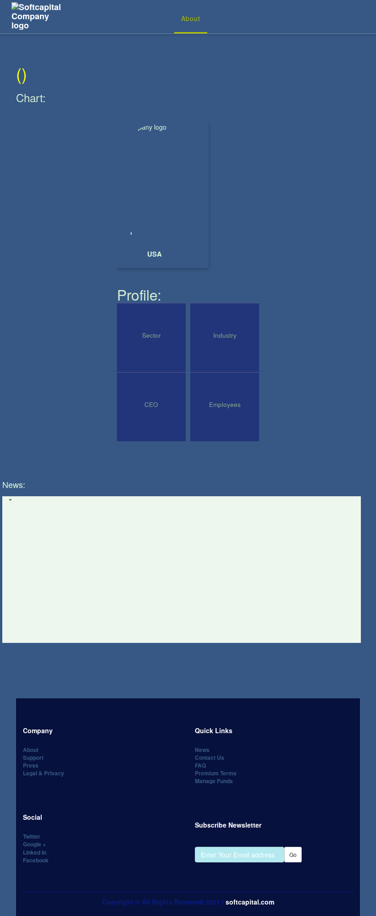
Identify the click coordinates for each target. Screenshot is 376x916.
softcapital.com (250, 901)
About (190, 18)
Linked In (34, 852)
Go (293, 854)
